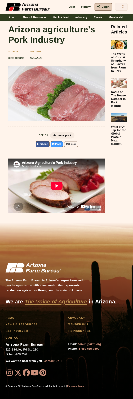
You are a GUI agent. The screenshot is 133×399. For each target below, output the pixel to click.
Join (72, 6)
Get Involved (61, 17)
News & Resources (35, 17)
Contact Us (52, 361)
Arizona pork (62, 135)
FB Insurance (79, 331)
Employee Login (75, 386)
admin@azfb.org (89, 344)
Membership (116, 17)
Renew (86, 6)
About (12, 17)
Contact (13, 337)
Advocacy (81, 17)
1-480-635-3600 (89, 348)
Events (98, 17)
